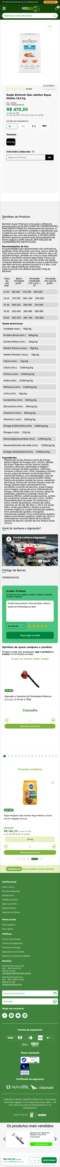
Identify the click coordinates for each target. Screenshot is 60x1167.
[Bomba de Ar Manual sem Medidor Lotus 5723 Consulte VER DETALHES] (18, 1145)
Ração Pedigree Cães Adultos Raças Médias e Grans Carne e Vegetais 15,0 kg (28, 817)
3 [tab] (28, 859)
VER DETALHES (41, 1144)
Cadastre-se (14, 869)
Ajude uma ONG (9, 904)
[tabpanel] (30, 53)
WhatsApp (8, 1001)
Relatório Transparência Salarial (16, 956)
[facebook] (4, 1015)
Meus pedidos (8, 924)
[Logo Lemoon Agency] (30, 1115)
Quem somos (8, 887)
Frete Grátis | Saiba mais (18, 151)
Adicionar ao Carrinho (49, 1160)
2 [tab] (23, 859)
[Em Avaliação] (25, 1069)
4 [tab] (34, 859)
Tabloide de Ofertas (11, 912)
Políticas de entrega (11, 947)
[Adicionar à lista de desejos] (50, 27)
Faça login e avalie (30, 635)
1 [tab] (19, 859)
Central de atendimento (14, 993)
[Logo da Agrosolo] (30, 8)
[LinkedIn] (24, 1015)
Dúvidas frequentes (11, 891)
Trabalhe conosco (10, 899)
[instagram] (11, 1015)
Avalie (29, 89)
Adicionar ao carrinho (30, 726)
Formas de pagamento (12, 943)
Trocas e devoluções (11, 939)
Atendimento (8, 895)
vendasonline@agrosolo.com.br (16, 973)
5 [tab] (41, 859)
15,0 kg (11, 142)
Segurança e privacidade (13, 951)
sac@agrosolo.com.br (12, 984)
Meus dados (7, 929)
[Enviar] (55, 15)
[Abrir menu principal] (4, 8)
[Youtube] (18, 1015)
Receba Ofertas (9, 908)
